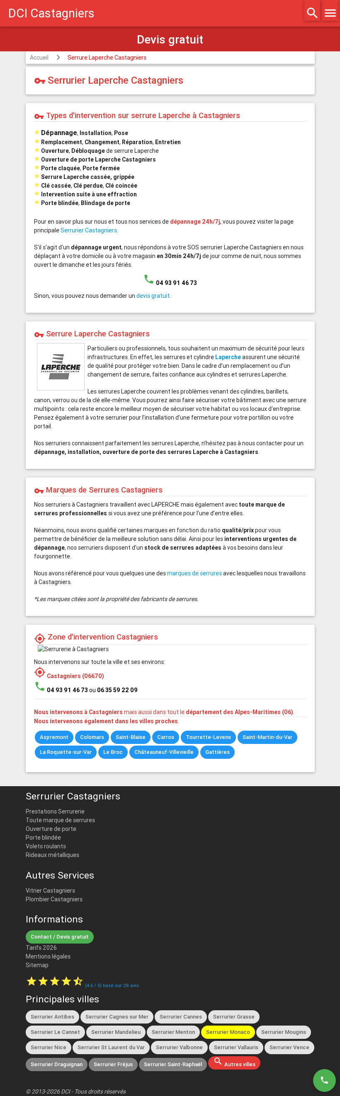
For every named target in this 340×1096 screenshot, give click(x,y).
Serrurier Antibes (52, 1016)
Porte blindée (43, 837)
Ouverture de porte (51, 829)
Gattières (217, 752)
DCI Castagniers (51, 13)
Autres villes (234, 1062)
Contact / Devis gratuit (60, 936)
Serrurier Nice (48, 1047)
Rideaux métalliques (52, 855)
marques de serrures (194, 573)
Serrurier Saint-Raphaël (173, 1064)
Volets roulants (46, 846)
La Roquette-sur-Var (66, 752)
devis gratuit (153, 295)
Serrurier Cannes (181, 1016)
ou (113, 690)
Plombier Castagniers (54, 899)
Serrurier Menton (173, 1032)
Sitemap (37, 965)
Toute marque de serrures (60, 820)
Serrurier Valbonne (179, 1047)
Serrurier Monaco (228, 1032)
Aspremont (54, 737)
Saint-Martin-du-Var (267, 737)
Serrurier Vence (289, 1047)
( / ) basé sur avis (112, 985)
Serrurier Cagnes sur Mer (116, 1016)
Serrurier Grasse (234, 1016)
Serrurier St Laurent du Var (111, 1047)
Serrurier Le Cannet (55, 1032)
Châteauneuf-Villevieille (164, 752)
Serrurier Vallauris (236, 1047)
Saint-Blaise (131, 737)
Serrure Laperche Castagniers (107, 57)
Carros (165, 737)
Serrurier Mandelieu (116, 1032)
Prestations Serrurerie (55, 811)
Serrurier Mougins (283, 1032)
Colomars (92, 737)
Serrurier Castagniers (89, 230)
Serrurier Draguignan (57, 1064)
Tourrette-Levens (208, 737)
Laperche (228, 357)
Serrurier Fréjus (113, 1064)
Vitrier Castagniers (50, 890)
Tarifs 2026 (41, 947)
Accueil (39, 57)
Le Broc (113, 752)
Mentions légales (48, 956)
